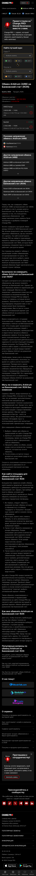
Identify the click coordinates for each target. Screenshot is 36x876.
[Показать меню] (32, 2)
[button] (6, 92)
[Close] (31, 20)
